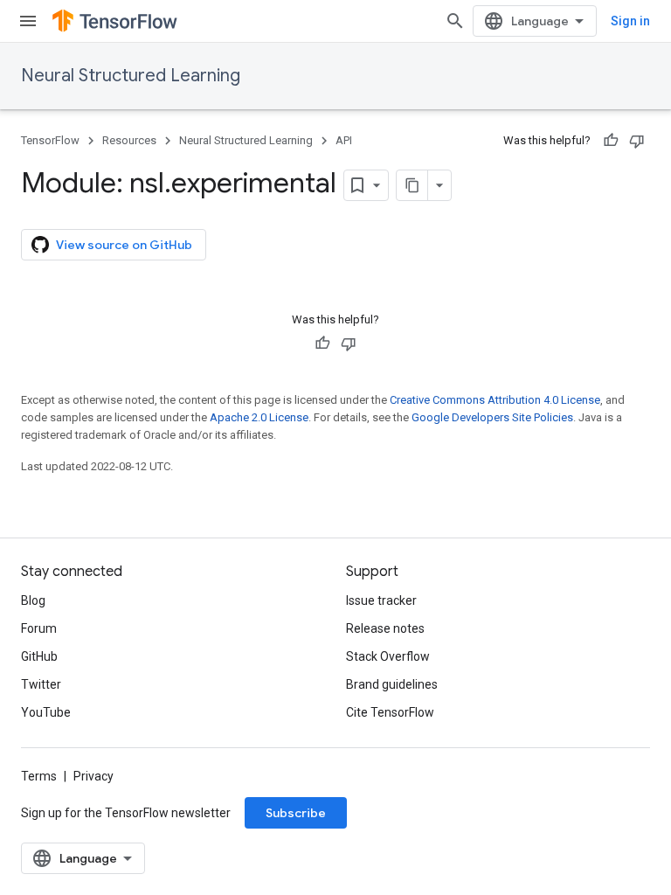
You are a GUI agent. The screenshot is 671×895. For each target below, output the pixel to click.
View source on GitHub (124, 245)
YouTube (46, 712)
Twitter (41, 684)
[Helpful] (611, 141)
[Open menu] (27, 21)
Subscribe (296, 813)
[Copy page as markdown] (412, 185)
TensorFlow (50, 140)
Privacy (93, 776)
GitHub (39, 656)
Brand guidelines (392, 684)
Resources (129, 140)
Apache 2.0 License (259, 417)
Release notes (385, 628)
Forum (39, 628)
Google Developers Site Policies (492, 417)
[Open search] (455, 20)
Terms (39, 776)
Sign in (630, 21)
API (344, 140)
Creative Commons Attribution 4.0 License (495, 399)
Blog (33, 600)
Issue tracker (381, 600)
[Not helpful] (637, 141)
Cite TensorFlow (390, 712)
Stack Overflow (388, 656)
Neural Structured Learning (130, 76)
